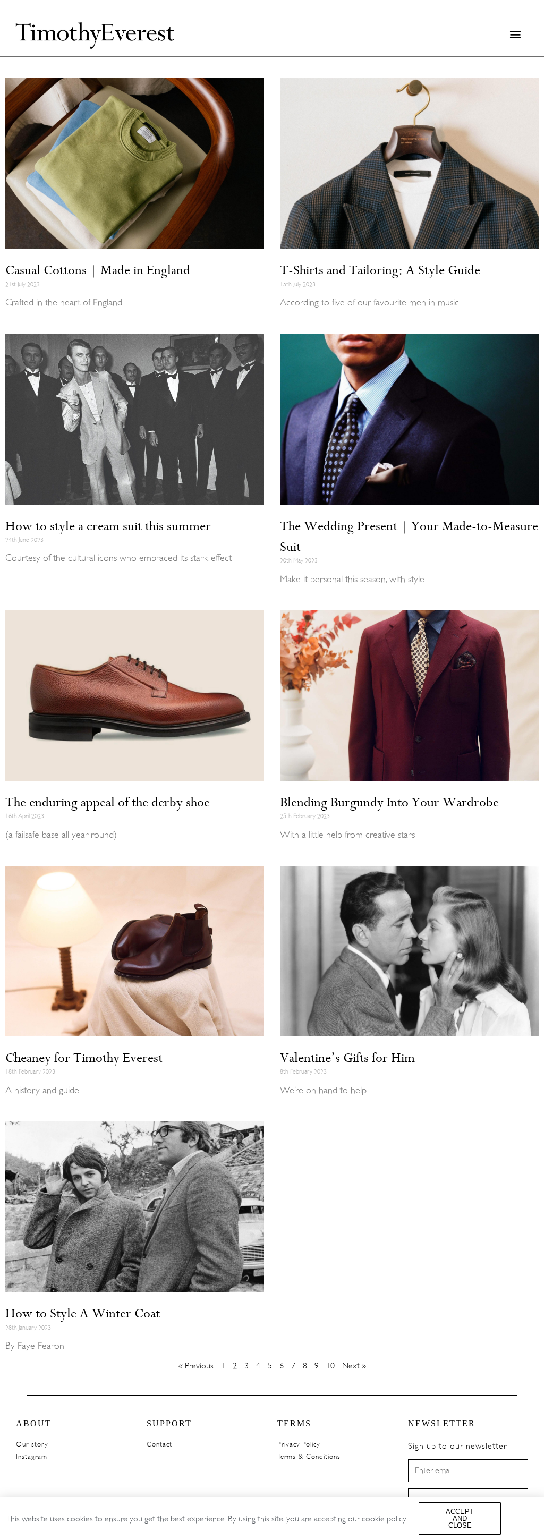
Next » (354, 1366)
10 (330, 1366)
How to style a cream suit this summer (108, 525)
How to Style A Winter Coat (82, 1313)
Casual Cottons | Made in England (97, 269)
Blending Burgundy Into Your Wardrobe (389, 802)
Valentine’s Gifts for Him (347, 1057)
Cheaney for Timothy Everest (84, 1057)
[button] (515, 33)
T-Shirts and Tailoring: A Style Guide (380, 269)
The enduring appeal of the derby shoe (107, 802)
